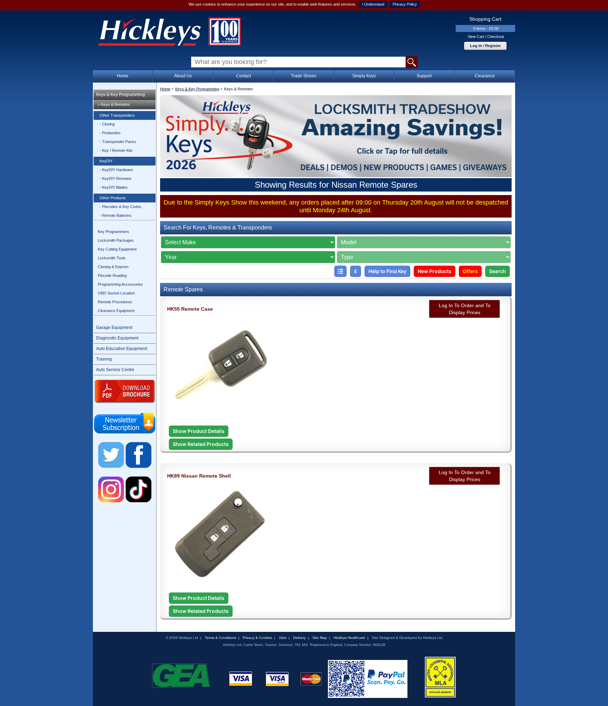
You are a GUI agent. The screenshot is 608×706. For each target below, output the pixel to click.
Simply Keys (364, 75)
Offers (470, 271)
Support (424, 75)
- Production (110, 133)
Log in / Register (485, 46)
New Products (434, 271)
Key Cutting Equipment (117, 249)
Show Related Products (201, 444)
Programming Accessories (120, 284)
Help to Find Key (387, 271)
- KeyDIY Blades (114, 187)
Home (122, 75)
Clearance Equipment (116, 311)
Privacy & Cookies (257, 638)
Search (497, 271)
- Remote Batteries (116, 215)
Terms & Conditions (220, 638)
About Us (183, 75)
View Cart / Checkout (486, 36)
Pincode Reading (112, 275)
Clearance (485, 75)
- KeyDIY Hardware (116, 170)
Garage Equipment (114, 327)
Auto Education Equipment (121, 348)
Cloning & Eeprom (113, 267)
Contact (243, 75)
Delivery (299, 638)
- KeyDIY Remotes (116, 178)
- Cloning (107, 124)
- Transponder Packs (118, 142)
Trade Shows (303, 75)
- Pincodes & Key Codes (120, 207)
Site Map (319, 638)
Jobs (282, 638)
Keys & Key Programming (120, 94)
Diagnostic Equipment (117, 338)
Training (104, 359)
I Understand (373, 4)
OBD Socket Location (116, 293)
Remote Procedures (115, 302)
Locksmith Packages (116, 240)
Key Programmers (113, 231)
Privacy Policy (405, 4)
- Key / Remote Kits (116, 150)
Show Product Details (198, 431)
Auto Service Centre (115, 369)
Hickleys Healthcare (349, 638)
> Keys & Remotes (114, 104)
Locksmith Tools (112, 258)
